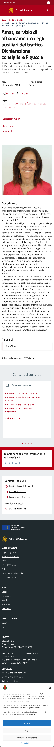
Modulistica (6, 608)
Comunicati (6, 595)
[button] (50, 687)
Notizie (5, 591)
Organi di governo (9, 552)
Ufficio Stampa (11, 346)
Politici (4, 569)
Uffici (4, 560)
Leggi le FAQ (7, 668)
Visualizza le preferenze (27, 737)
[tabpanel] (27, 411)
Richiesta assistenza (10, 681)
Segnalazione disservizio (12, 676)
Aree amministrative (10, 556)
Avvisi (4, 600)
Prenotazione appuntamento (14, 672)
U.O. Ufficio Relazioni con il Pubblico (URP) (20, 653)
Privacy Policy (25, 743)
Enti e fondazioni (9, 564)
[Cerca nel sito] (47, 10)
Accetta (27, 723)
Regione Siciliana (9, 2)
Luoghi (4, 622)
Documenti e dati (9, 577)
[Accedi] (48, 2)
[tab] (22, 443)
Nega (27, 730)
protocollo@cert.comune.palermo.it (21, 659)
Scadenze (6, 604)
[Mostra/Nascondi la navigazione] (3, 10)
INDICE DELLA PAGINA (11, 119)
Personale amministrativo (13, 573)
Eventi (4, 627)
